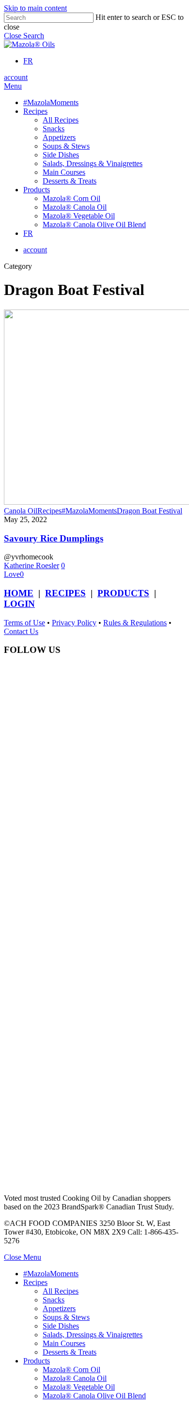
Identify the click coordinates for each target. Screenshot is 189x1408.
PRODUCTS (123, 593)
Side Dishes (61, 1326)
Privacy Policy (74, 623)
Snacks (53, 1300)
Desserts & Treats (69, 1352)
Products (36, 1361)
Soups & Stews (66, 1317)
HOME (18, 593)
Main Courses (64, 1343)
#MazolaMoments (89, 511)
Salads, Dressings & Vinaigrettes (92, 1335)
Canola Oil (20, 511)
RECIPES (65, 593)
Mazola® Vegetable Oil (79, 1387)
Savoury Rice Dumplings (53, 538)
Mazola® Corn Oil (71, 1369)
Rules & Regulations (135, 623)
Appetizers (59, 1308)
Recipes (49, 511)
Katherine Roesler (31, 565)
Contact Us (21, 631)
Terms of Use (24, 623)
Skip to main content (35, 8)
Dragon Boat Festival (149, 511)
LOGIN (19, 604)
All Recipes (61, 1291)
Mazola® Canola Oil (75, 1378)
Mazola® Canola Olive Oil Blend (94, 1396)
